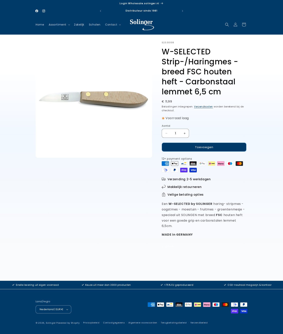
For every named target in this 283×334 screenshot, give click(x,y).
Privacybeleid (91, 322)
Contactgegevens (114, 322)
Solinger (51, 322)
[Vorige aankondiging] (100, 11)
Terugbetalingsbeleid (174, 322)
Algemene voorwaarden (142, 322)
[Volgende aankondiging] (182, 11)
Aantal (166, 126)
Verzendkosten (203, 106)
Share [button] (170, 246)
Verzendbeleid (199, 322)
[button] (59, 25)
